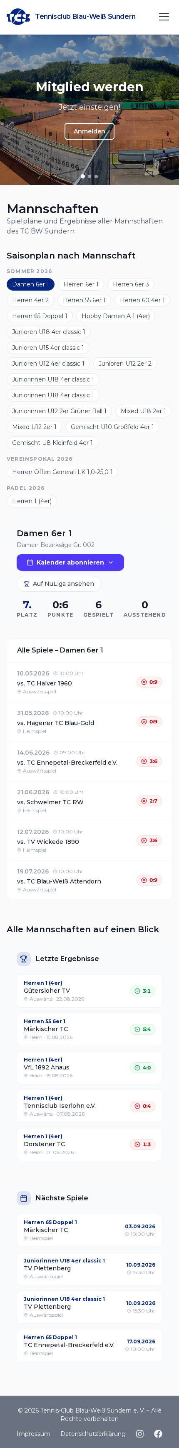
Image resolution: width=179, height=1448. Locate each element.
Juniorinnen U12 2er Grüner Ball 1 (59, 411)
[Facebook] (158, 1434)
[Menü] (164, 16)
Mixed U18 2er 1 (143, 411)
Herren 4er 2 (30, 300)
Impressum (33, 1434)
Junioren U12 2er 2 (125, 363)
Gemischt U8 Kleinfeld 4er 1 (52, 443)
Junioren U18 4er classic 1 (48, 332)
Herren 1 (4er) (32, 501)
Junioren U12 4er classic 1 (48, 363)
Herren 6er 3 (131, 284)
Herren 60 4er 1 (142, 300)
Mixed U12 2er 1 (34, 427)
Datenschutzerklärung (93, 1434)
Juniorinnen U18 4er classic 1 (53, 379)
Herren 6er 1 (81, 284)
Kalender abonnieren (70, 562)
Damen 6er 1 (30, 284)
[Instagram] (140, 1434)
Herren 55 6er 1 (84, 300)
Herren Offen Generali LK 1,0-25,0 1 (62, 472)
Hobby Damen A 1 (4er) (116, 316)
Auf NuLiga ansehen (63, 583)
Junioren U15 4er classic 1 (48, 347)
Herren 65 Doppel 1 (39, 316)
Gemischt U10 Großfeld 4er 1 (112, 427)
